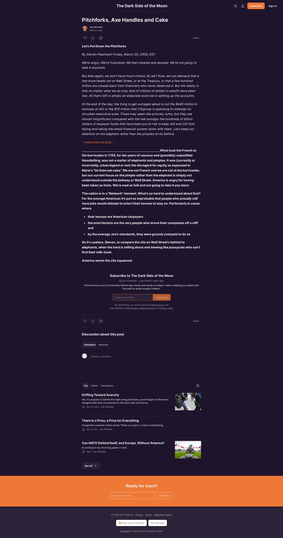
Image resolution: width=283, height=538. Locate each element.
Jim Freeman (96, 27)
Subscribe (256, 6)
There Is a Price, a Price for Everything (110, 420)
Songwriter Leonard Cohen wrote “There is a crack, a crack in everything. (123, 425)
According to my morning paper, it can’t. (104, 447)
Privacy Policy (166, 308)
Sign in (273, 6)
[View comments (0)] (93, 38)
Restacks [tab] (103, 344)
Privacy (139, 514)
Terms (148, 514)
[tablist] (96, 344)
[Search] (235, 6)
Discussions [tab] (107, 385)
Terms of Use (157, 304)
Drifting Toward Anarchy (100, 395)
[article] (141, 403)
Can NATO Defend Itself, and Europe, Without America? (123, 443)
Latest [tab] (94, 385)
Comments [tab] (89, 344)
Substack (125, 531)
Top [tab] (86, 385)
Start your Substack (133, 522)
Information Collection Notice (140, 308)
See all (89, 465)
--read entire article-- (98, 142)
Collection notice (163, 514)
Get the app (157, 522)
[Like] (85, 38)
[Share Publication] (242, 6)
